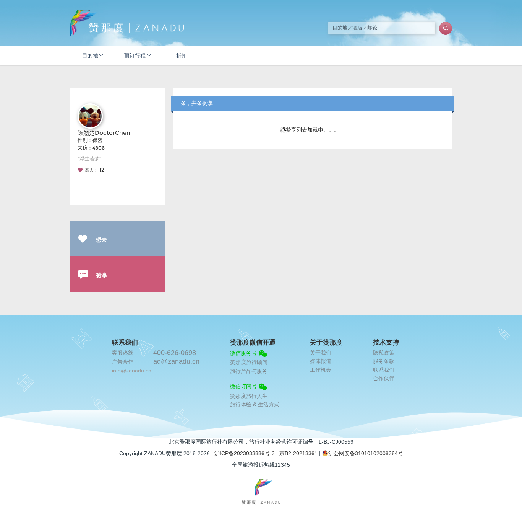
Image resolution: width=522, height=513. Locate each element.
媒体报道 (320, 361)
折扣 (181, 55)
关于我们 (320, 353)
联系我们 (383, 370)
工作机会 (320, 370)
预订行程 (135, 55)
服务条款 (383, 361)
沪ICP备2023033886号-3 (244, 453)
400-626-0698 (174, 352)
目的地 (90, 55)
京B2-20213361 (298, 453)
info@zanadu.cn (131, 371)
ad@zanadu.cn (176, 361)
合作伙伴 (383, 378)
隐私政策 (383, 353)
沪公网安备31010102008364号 (365, 453)
